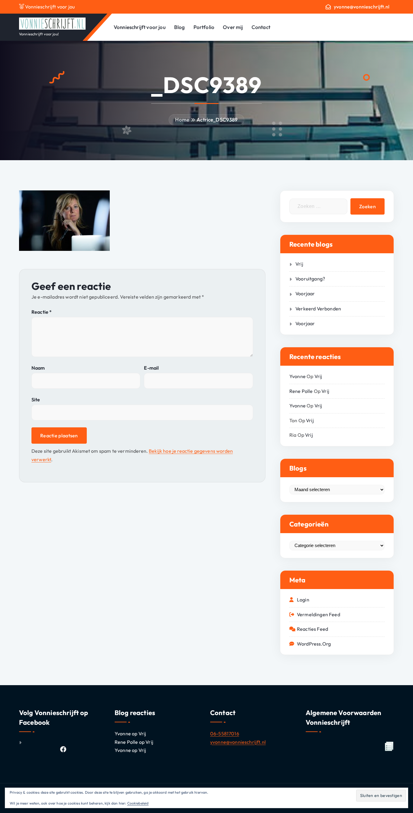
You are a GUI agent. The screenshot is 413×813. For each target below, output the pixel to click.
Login (303, 600)
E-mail (151, 368)
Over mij (233, 27)
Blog (179, 27)
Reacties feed (312, 629)
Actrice (205, 119)
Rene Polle (301, 391)
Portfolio (203, 27)
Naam (38, 368)
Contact (261, 27)
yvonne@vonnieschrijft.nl (361, 7)
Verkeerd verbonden (318, 309)
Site (35, 400)
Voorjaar (305, 293)
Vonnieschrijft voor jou (140, 27)
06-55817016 (224, 733)
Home (182, 119)
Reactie (41, 312)
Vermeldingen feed (318, 614)
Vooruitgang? (310, 279)
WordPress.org (314, 644)
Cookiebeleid (138, 803)
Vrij (299, 264)
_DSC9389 (225, 119)
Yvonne (297, 376)
